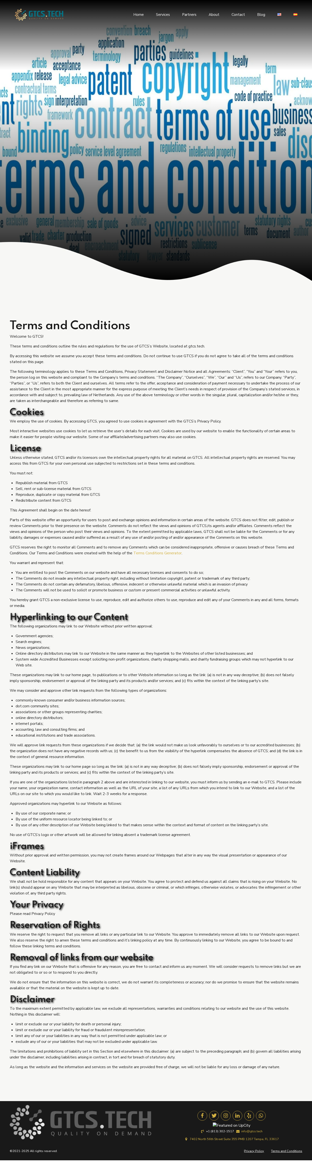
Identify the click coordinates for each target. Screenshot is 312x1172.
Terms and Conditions (286, 1151)
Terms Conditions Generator (157, 553)
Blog (261, 14)
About (214, 14)
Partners (189, 14)
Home (138, 14)
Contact (238, 14)
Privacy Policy (254, 1151)
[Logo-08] (80, 1122)
